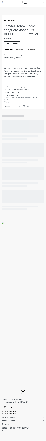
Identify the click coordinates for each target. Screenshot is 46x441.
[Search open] (43, 3)
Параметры (32, 50)
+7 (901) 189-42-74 (9, 411)
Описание (9, 50)
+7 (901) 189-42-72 (9, 413)
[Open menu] (25, 3)
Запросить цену (12, 43)
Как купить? (20, 50)
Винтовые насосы (10, 20)
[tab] (9, 49)
